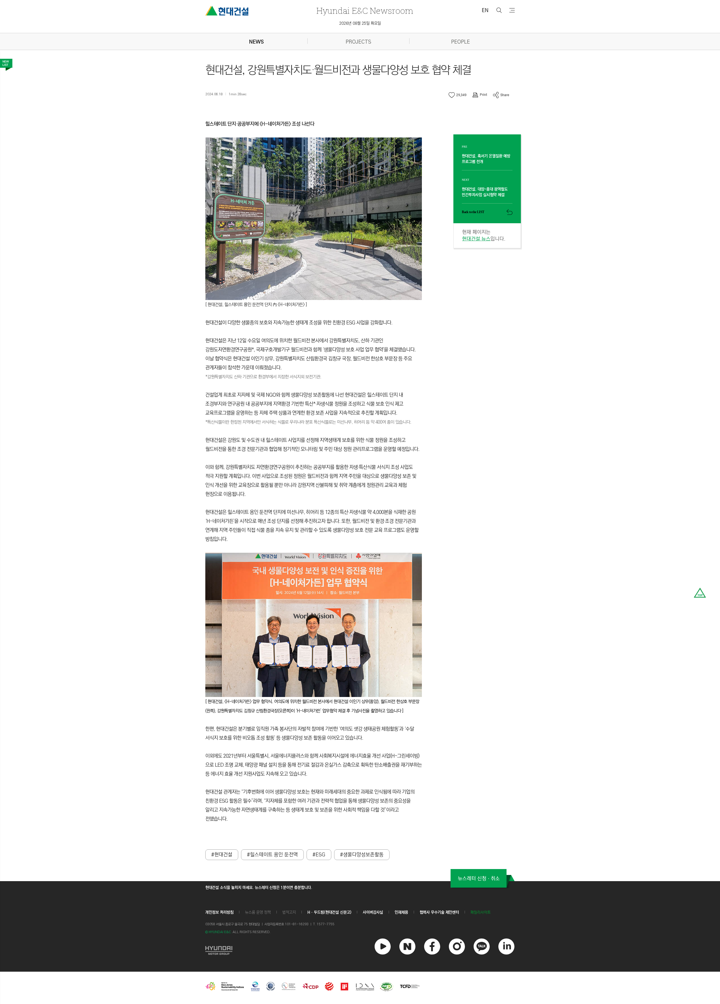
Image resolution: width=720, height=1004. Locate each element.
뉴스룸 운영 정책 (258, 912)
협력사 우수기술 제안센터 (439, 912)
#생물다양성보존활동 (362, 855)
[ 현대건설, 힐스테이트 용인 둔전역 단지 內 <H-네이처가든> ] (256, 304)
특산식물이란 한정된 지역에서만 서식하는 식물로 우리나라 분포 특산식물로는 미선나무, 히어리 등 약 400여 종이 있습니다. (309, 422)
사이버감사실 (373, 912)
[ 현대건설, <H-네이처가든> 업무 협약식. (239, 701)
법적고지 (289, 912)
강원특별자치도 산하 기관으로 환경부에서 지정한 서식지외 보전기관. (264, 376)
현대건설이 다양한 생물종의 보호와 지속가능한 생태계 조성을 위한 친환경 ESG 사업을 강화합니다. (298, 323)
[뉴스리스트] (6, 65)
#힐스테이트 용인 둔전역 (272, 855)
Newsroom (364, 10)
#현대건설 (221, 855)
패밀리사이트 (481, 912)
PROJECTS (358, 42)
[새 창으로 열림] (218, 950)
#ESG (318, 855)
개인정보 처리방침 (219, 912)
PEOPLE (460, 42)
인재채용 (401, 912)
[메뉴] (512, 10)
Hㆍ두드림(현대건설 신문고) (329, 912)
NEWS (256, 42)
